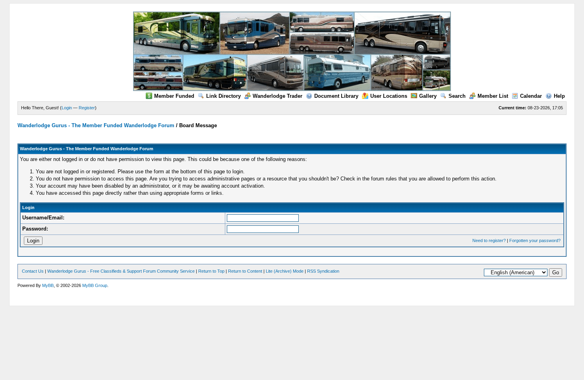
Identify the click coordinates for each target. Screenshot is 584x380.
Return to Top (211, 271)
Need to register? (489, 240)
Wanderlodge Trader (277, 96)
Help (559, 96)
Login (67, 107)
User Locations (388, 96)
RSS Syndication (323, 271)
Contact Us (33, 271)
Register (87, 107)
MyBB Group (94, 285)
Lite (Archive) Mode (285, 271)
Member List (493, 96)
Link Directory (223, 96)
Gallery (428, 96)
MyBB (48, 285)
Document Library (336, 96)
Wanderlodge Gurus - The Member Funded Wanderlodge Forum (95, 125)
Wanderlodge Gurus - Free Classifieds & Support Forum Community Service (121, 271)
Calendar (531, 96)
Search (457, 96)
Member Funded (174, 96)
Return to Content (245, 271)
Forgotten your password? (535, 240)
